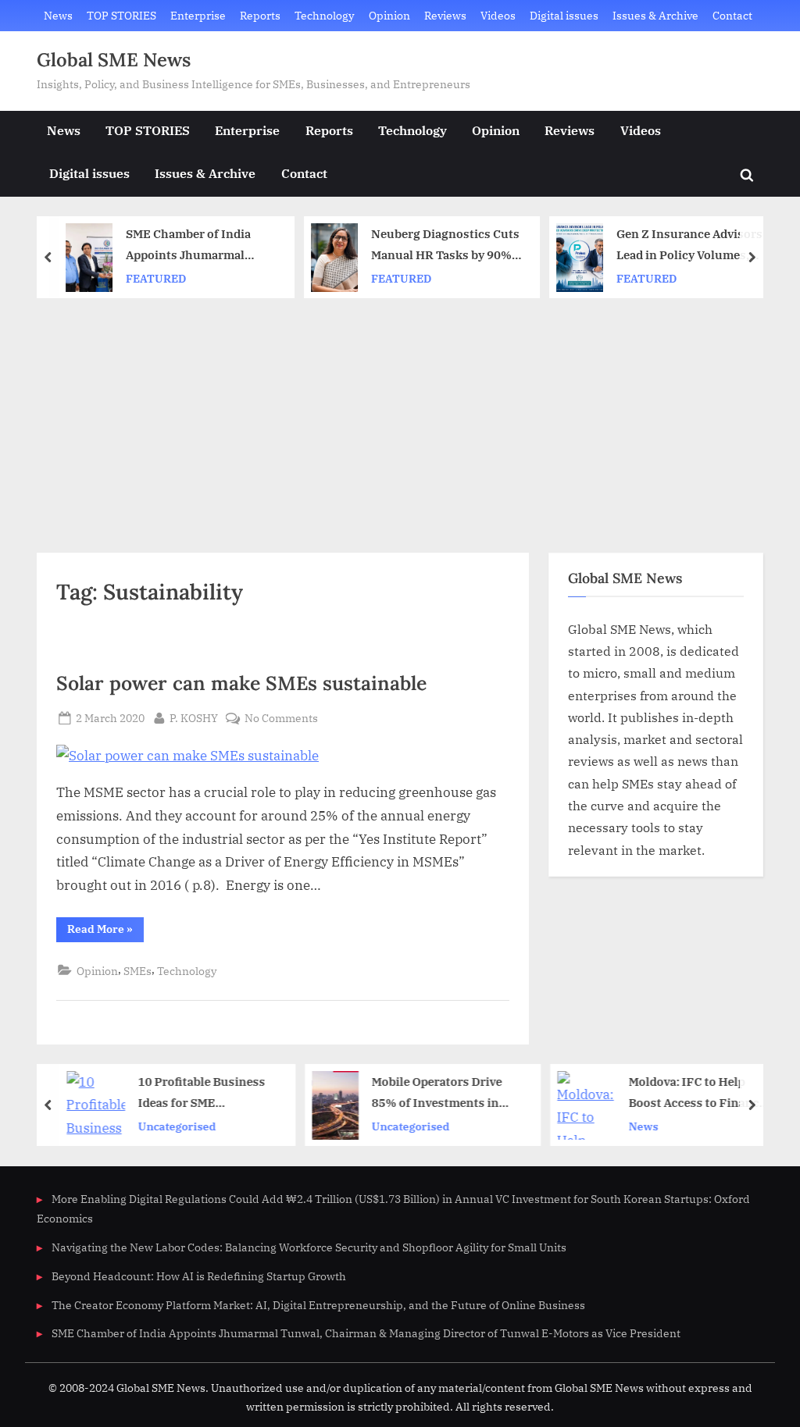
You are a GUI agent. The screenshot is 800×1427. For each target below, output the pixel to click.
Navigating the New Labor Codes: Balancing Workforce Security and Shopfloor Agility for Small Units (309, 1247)
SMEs (137, 970)
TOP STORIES (121, 15)
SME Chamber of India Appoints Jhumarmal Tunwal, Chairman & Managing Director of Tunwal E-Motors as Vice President (193, 246)
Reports (260, 15)
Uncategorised (174, 1126)
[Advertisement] (400, 415)
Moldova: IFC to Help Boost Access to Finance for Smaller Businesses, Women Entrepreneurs (694, 1094)
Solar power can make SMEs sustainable (241, 683)
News (58, 15)
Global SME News (114, 60)
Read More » (105, 931)
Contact (732, 15)
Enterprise (198, 15)
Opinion (389, 15)
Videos (498, 15)
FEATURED (153, 278)
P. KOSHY (194, 717)
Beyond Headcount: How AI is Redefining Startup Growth (199, 1276)
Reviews (445, 15)
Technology (324, 15)
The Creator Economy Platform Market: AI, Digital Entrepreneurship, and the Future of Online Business (318, 1304)
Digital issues (564, 15)
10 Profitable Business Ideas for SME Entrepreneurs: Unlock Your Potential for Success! (200, 1094)
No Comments (281, 719)
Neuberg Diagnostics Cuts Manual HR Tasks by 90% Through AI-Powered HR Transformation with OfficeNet (443, 246)
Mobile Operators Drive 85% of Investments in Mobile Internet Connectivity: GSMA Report (434, 1094)
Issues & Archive (655, 15)
